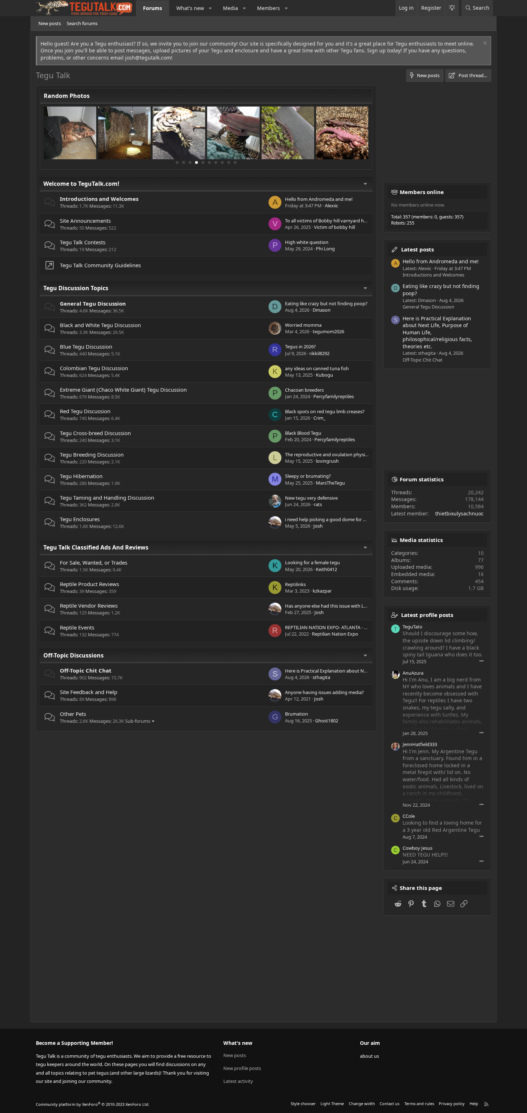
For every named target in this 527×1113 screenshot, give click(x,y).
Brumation (296, 714)
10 (235, 162)
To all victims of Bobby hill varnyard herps (329, 220)
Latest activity (238, 1081)
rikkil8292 (319, 353)
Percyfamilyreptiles (333, 396)
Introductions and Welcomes (99, 198)
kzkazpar (322, 591)
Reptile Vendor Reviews (89, 605)
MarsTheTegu (330, 483)
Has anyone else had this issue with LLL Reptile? (336, 606)
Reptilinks (295, 584)
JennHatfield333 (420, 744)
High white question (306, 242)
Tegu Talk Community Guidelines (100, 265)
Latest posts (417, 249)
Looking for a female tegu (312, 562)
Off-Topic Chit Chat (85, 670)
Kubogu (324, 375)
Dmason (322, 310)
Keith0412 (326, 569)
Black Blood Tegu (303, 433)
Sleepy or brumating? (308, 476)
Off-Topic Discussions (73, 655)
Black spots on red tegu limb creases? (325, 411)
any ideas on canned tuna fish (317, 368)
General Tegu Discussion (93, 303)
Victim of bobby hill (334, 227)
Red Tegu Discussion (85, 411)
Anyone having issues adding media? (324, 692)
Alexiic (331, 205)
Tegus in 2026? (300, 346)
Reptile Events (77, 627)
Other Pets (73, 713)
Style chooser (303, 1103)
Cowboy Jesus (417, 848)
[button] (210, 8)
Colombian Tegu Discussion (94, 368)
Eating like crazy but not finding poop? (326, 303)
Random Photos (67, 96)
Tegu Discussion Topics (75, 288)
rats (318, 504)
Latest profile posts (427, 614)
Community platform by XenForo (92, 1104)
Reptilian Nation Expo (335, 634)
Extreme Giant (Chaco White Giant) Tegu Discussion (123, 389)
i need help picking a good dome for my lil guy (334, 519)
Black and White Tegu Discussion (100, 325)
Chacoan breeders (304, 390)
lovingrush (327, 461)
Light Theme (332, 1103)
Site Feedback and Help (88, 691)
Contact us (389, 1103)
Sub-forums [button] (137, 721)
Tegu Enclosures (80, 519)
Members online (422, 191)
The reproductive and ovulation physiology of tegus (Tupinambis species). (363, 454)
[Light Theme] (452, 8)
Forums (152, 8)
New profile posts (242, 1068)
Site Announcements (85, 220)
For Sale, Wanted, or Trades (93, 562)
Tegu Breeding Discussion (92, 454)
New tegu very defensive (311, 498)
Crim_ (319, 418)
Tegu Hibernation (81, 476)
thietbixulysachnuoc (459, 513)
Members (268, 8)
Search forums (82, 23)
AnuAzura (413, 673)
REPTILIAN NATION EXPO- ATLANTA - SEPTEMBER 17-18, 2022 (349, 627)
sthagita (321, 677)
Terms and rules (419, 1103)
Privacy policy (452, 1103)
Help (474, 1103)
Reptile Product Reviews (89, 584)
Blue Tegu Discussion (86, 346)
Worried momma (303, 325)
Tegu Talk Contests (82, 242)
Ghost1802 (326, 720)
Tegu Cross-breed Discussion (95, 433)
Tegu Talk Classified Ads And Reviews (95, 547)
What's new (190, 8)
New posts (49, 23)
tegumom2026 (328, 331)
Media (230, 8)
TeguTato (412, 626)
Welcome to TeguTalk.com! (81, 184)
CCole (409, 816)
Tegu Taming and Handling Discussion (107, 497)
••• (481, 661)
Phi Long (325, 248)
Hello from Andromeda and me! (319, 199)
